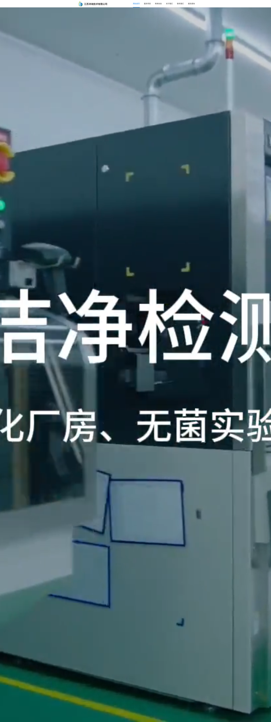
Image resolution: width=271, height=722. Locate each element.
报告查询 (191, 4)
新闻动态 (158, 4)
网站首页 (136, 4)
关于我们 (169, 4)
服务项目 (147, 4)
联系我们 (180, 4)
